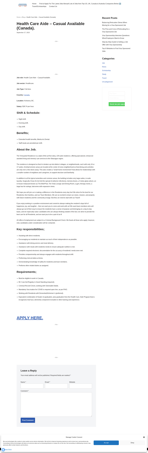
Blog (23, 17)
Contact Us (53, 6)
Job (103, 63)
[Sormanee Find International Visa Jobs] (23, 5)
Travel (104, 78)
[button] (144, 437)
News (104, 67)
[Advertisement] (56, 58)
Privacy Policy (8, 449)
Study (104, 74)
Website (72, 382)
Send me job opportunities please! (117, 104)
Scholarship (106, 70)
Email (47, 382)
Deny (132, 443)
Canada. (27, 95)
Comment (25, 391)
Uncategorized (107, 82)
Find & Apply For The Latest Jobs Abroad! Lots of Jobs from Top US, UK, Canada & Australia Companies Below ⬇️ (80, 4)
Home (34, 4)
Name (23, 382)
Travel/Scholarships (39, 6)
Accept (106, 443)
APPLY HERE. (30, 318)
